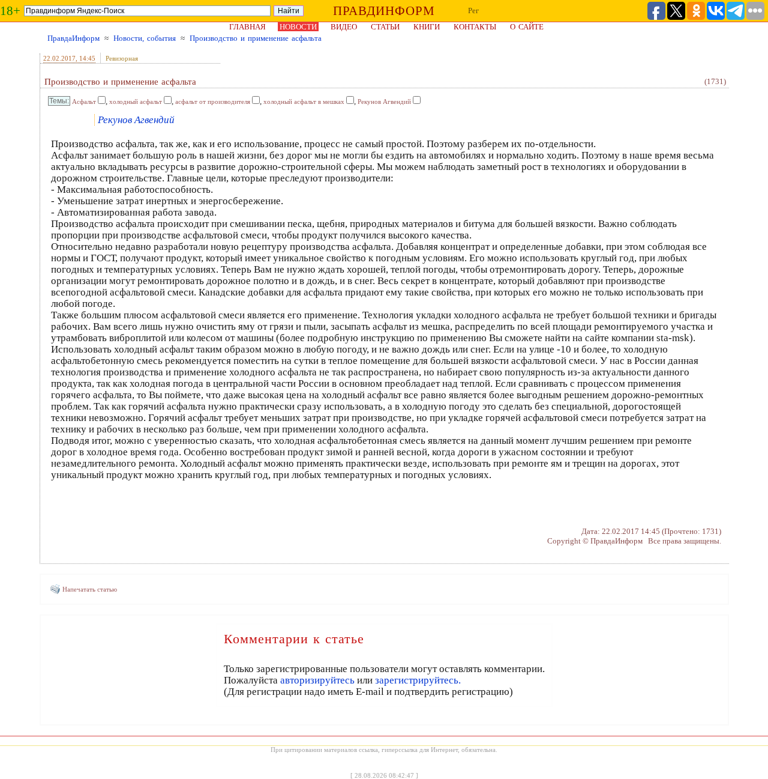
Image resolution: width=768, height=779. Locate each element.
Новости (298, 26)
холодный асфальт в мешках (303, 101)
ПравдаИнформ (73, 38)
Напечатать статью (89, 589)
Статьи (385, 26)
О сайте (527, 26)
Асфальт (84, 101)
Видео (344, 26)
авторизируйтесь (317, 680)
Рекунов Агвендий (384, 101)
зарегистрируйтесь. (418, 680)
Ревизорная (122, 58)
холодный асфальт (135, 101)
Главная (247, 26)
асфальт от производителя (212, 101)
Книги (426, 26)
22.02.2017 (59, 58)
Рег (473, 10)
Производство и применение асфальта (256, 38)
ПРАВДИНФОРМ (384, 11)
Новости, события (144, 38)
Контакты (475, 26)
